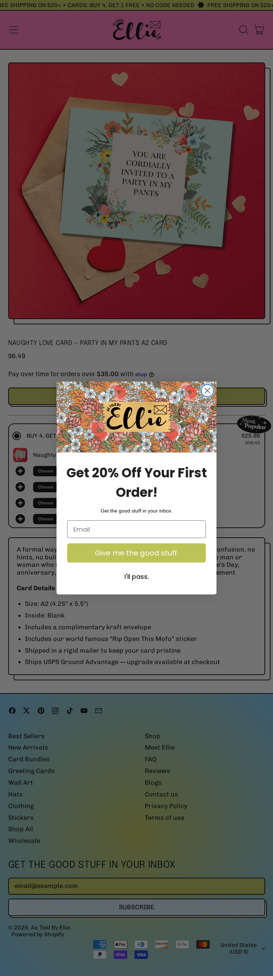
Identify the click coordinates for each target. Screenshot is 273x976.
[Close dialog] (207, 390)
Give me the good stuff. (136, 553)
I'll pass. (136, 576)
